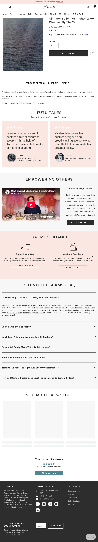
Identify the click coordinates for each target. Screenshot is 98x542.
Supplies (13, 14)
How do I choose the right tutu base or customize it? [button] (30, 367)
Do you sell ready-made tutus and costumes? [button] (26, 347)
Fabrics (22, 14)
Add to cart (69, 53)
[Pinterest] (50, 504)
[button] (3, 144)
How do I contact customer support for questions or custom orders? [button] (38, 378)
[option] (23, 44)
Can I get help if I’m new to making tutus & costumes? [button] (30, 297)
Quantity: (53, 41)
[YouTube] (38, 510)
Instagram (39, 313)
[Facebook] (38, 504)
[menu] (3, 7)
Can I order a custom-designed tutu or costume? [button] (28, 337)
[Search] (10, 7)
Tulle (30, 14)
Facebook (27, 313)
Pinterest (18, 313)
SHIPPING (53, 83)
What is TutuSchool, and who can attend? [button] (23, 357)
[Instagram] (44, 504)
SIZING (65, 83)
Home (4, 14)
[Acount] (88, 7)
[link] (93, 53)
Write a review (49, 473)
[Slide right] (93, 257)
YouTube (10, 313)
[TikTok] (56, 504)
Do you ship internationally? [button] (16, 326)
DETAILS (60, 2)
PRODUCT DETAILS (35, 83)
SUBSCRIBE (56, 526)
